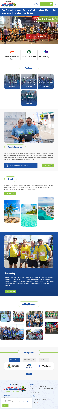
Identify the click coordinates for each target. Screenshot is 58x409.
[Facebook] (33, 3)
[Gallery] (5, 316)
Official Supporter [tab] (29, 360)
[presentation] (27, 374)
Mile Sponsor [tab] (44, 360)
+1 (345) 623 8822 (35, 392)
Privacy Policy (26, 401)
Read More (12, 86)
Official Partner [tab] (14, 360)
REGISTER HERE (45, 3)
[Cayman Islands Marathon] (8, 6)
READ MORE (47, 165)
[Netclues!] (37, 402)
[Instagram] (36, 3)
